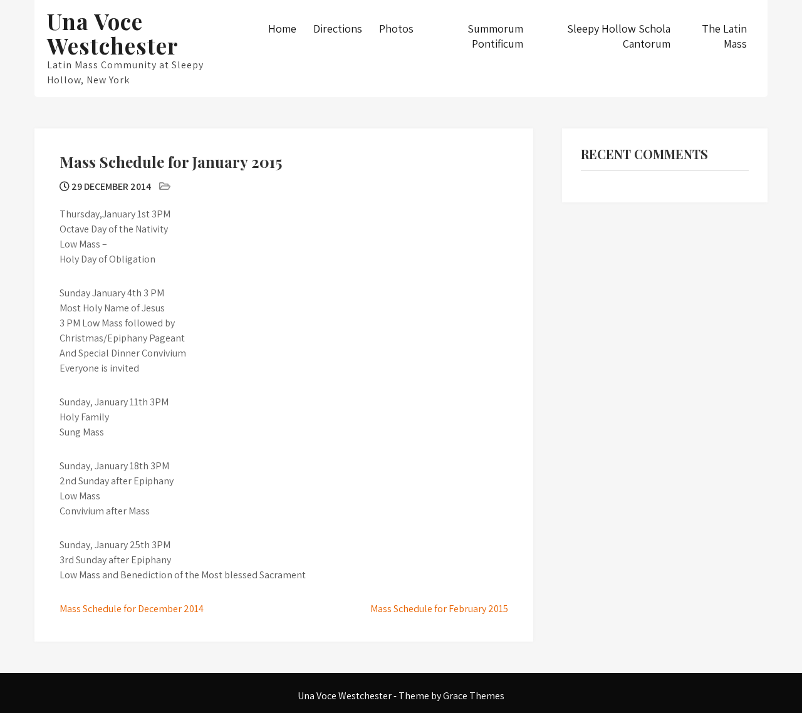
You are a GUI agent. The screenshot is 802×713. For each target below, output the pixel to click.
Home (282, 28)
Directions (337, 28)
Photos (396, 28)
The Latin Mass (724, 36)
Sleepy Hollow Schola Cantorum (618, 36)
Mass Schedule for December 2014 (132, 608)
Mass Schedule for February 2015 (439, 608)
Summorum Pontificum (495, 36)
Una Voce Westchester (113, 33)
